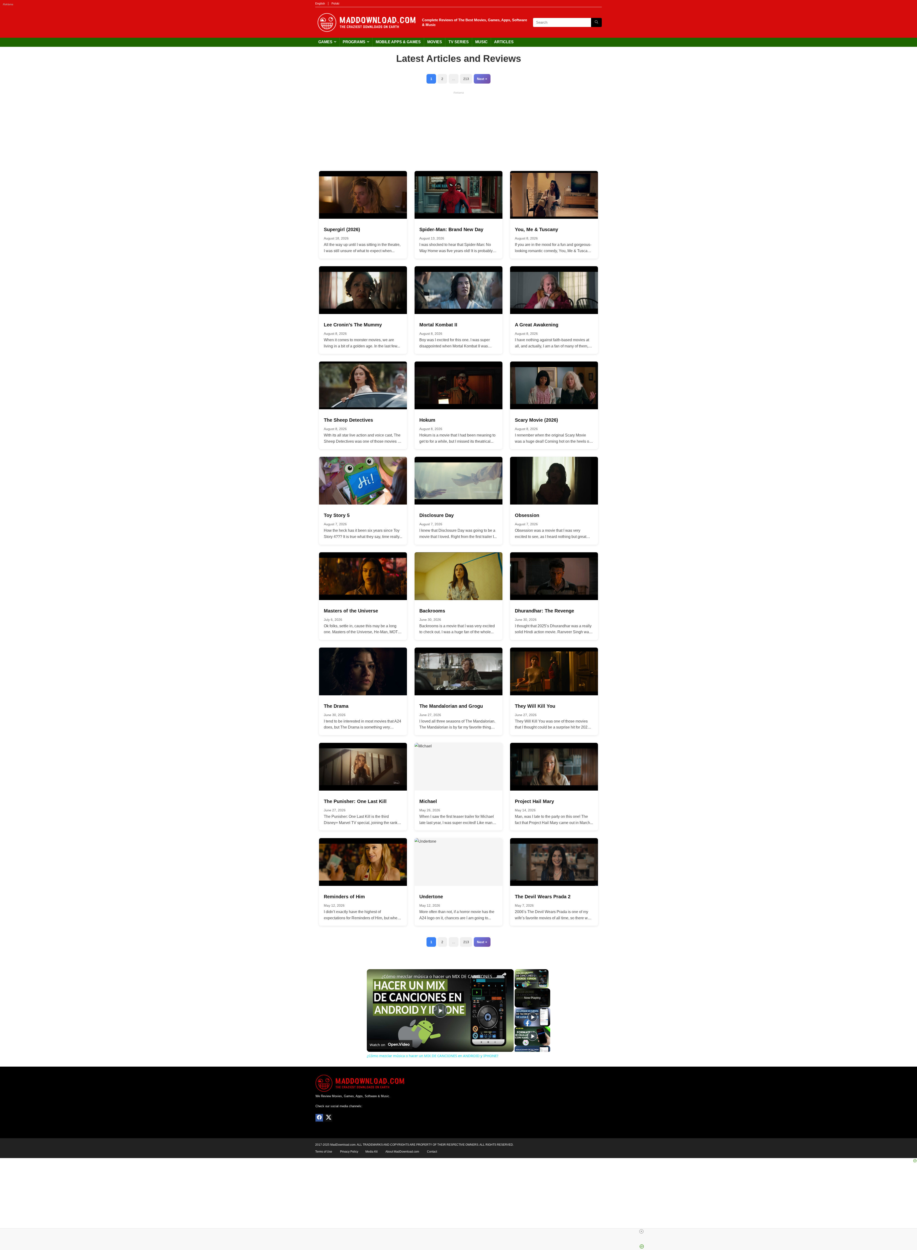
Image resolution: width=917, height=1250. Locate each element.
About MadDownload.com (402, 1151)
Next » (482, 79)
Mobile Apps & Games (398, 42)
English (320, 3)
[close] (460, 1231)
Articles (504, 42)
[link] (374, 977)
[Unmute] (523, 985)
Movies (434, 42)
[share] (504, 974)
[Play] (517, 985)
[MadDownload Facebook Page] (319, 1118)
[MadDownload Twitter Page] (328, 1118)
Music (481, 42)
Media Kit (371, 1151)
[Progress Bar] (532, 982)
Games (325, 42)
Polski (335, 3)
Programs (354, 42)
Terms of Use (323, 1151)
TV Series (458, 42)
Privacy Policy (349, 1151)
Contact (432, 1151)
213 (466, 79)
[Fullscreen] (546, 985)
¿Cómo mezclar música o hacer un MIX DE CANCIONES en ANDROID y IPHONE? (439, 976)
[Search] (596, 22)
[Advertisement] (458, 129)
